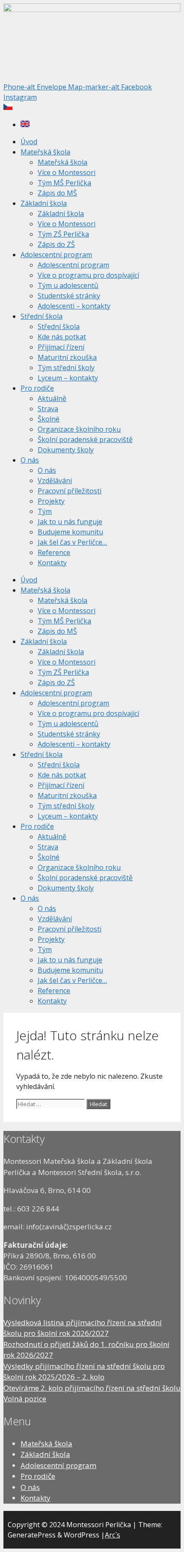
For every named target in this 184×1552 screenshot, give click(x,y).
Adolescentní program (56, 254)
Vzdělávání (55, 480)
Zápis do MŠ (57, 193)
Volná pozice (24, 1399)
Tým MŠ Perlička (64, 182)
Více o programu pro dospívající (88, 275)
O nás (30, 460)
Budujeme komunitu (70, 532)
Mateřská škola (45, 152)
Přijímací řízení (61, 347)
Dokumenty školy (66, 449)
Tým (45, 511)
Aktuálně (52, 398)
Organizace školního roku (79, 429)
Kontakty (52, 562)
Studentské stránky (69, 295)
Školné (48, 419)
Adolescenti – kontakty (74, 306)
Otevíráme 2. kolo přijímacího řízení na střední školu (92, 1388)
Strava (48, 408)
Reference (54, 552)
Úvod (29, 141)
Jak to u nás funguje (70, 521)
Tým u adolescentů (68, 285)
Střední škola (41, 316)
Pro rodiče (37, 388)
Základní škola (44, 203)
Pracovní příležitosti (69, 491)
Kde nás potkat (62, 336)
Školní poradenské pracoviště (85, 439)
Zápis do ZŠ (56, 244)
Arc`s (112, 1535)
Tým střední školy (66, 367)
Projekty (51, 501)
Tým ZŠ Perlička (63, 234)
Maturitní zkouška (67, 357)
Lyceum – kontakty (68, 378)
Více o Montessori (66, 172)
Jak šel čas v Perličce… (72, 542)
